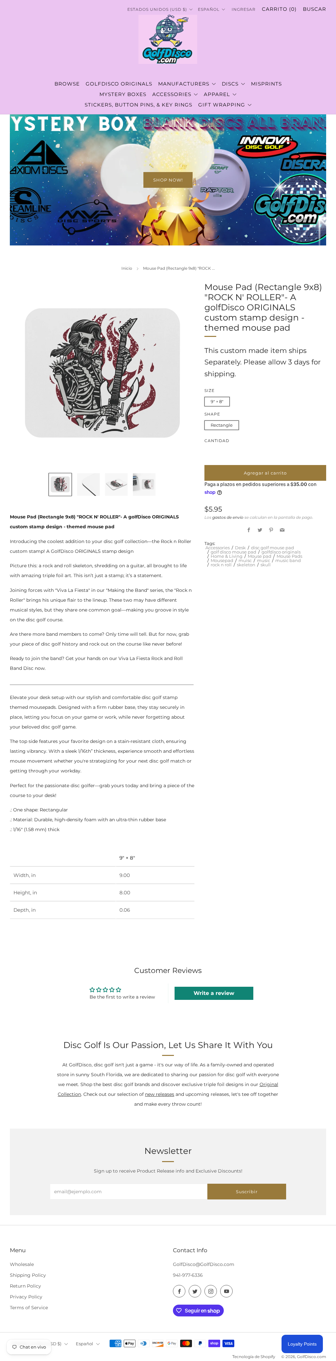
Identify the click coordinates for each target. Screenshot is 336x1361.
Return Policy (25, 1286)
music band (288, 560)
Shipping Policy (28, 1275)
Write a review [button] (214, 993)
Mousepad (222, 560)
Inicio (126, 268)
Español (209, 9)
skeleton (246, 564)
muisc (245, 560)
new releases (159, 1094)
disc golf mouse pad (272, 547)
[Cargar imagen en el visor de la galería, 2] (88, 484)
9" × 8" (217, 401)
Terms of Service (29, 1308)
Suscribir (247, 1191)
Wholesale (22, 1264)
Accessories (217, 547)
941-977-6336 (188, 1275)
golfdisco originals (281, 551)
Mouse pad (259, 556)
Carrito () (279, 9)
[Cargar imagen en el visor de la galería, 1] (60, 484)
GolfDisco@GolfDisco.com (203, 1264)
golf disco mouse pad (233, 551)
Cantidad (216, 440)
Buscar (314, 9)
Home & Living (226, 556)
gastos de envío (227, 517)
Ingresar (244, 9)
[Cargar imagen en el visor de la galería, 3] (116, 484)
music (263, 560)
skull (266, 564)
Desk (240, 547)
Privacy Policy (26, 1297)
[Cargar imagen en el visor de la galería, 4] (144, 484)
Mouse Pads (289, 556)
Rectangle (222, 425)
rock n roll (221, 564)
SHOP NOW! (168, 180)
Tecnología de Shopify (253, 1356)
